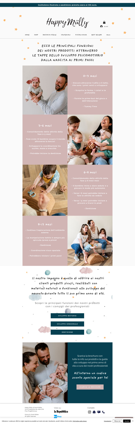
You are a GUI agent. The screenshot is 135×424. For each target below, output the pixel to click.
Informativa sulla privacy (80, 421)
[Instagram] (89, 412)
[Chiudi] (133, 421)
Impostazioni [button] (107, 421)
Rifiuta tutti (117, 421)
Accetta (127, 421)
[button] (104, 22)
